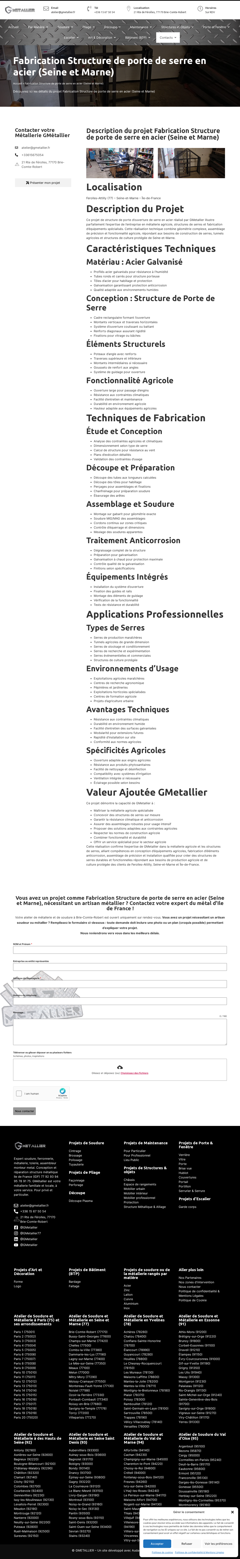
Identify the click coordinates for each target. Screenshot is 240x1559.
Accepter (157, 1543)
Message (18, 1012)
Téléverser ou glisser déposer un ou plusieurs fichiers (42, 1052)
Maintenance (139, 27)
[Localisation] (128, 8)
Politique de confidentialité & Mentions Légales (199, 1552)
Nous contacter (24, 1111)
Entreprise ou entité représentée (31, 961)
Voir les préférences (218, 1543)
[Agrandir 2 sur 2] (220, 153)
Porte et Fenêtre (214, 27)
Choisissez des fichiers (134, 1073)
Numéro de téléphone (25, 995)
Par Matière (36, 27)
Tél (96, 7)
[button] (232, 1512)
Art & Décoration (100, 37)
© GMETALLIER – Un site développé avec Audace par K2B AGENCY (120, 1550)
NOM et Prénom (22, 944)
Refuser (187, 1543)
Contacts (166, 37)
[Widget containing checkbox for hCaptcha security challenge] (41, 1093)
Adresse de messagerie (27, 978)
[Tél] (89, 9)
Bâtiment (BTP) (136, 37)
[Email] (46, 9)
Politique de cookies (162, 1552)
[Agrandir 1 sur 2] (148, 153)
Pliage (86, 27)
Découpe (110, 27)
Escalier (69, 37)
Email (54, 7)
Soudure (63, 27)
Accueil (13, 27)
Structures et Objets (175, 27)
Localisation (141, 7)
